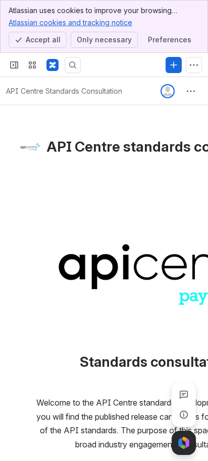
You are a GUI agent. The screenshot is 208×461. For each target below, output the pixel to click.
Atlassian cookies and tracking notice (70, 22)
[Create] (174, 65)
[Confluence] (52, 65)
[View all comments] (184, 394)
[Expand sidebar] (14, 65)
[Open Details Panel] (184, 415)
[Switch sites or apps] (32, 65)
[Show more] (194, 65)
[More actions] (191, 91)
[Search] (73, 65)
